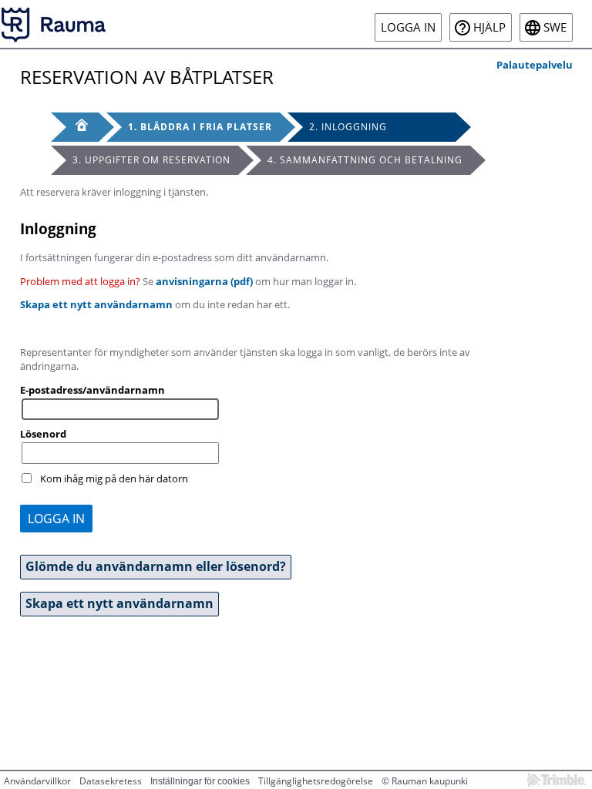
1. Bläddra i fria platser (200, 126)
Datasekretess (110, 781)
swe (555, 27)
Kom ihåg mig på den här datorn (114, 478)
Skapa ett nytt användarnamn (96, 304)
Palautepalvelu (534, 65)
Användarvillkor (37, 781)
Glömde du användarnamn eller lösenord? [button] (155, 566)
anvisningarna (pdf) (204, 281)
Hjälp (489, 27)
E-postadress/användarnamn (92, 390)
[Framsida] (75, 127)
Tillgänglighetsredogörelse (315, 781)
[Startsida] (54, 24)
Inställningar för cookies (200, 781)
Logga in (408, 27)
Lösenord (43, 434)
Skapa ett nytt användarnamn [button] (119, 603)
